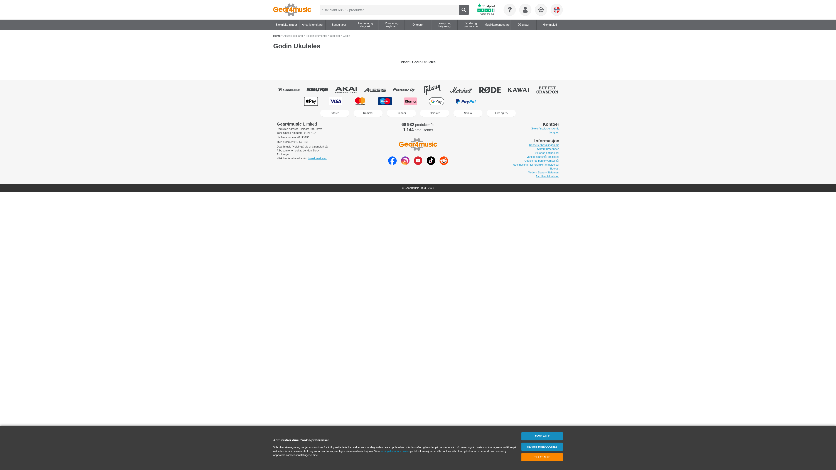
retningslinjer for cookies (395, 451)
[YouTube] (418, 164)
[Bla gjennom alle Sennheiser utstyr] (291, 90)
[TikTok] (431, 164)
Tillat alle (542, 457)
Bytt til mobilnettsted (547, 176)
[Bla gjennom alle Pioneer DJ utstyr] (406, 90)
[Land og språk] (557, 10)
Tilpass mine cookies (542, 446)
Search (464, 10)
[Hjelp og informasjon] (510, 10)
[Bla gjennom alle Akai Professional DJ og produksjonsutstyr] (349, 90)
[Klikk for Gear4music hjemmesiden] (292, 9)
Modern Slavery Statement (543, 172)
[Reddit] (444, 164)
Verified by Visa (524, 101)
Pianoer (401, 113)
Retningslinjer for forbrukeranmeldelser (536, 164)
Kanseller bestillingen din (544, 145)
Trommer (368, 113)
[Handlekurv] (541, 10)
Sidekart (554, 168)
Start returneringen (548, 149)
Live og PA (501, 113)
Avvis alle (542, 436)
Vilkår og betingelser (547, 152)
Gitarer (335, 113)
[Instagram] (405, 164)
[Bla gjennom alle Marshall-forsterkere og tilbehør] (464, 90)
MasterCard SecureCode (496, 101)
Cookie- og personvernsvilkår (541, 160)
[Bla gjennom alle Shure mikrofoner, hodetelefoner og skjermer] (320, 90)
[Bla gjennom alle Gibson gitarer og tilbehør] (435, 90)
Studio (468, 113)
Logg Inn (554, 132)
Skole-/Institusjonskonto (545, 128)
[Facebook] (392, 164)
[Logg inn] (525, 10)
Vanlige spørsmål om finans (543, 156)
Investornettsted (317, 158)
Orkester (435, 113)
